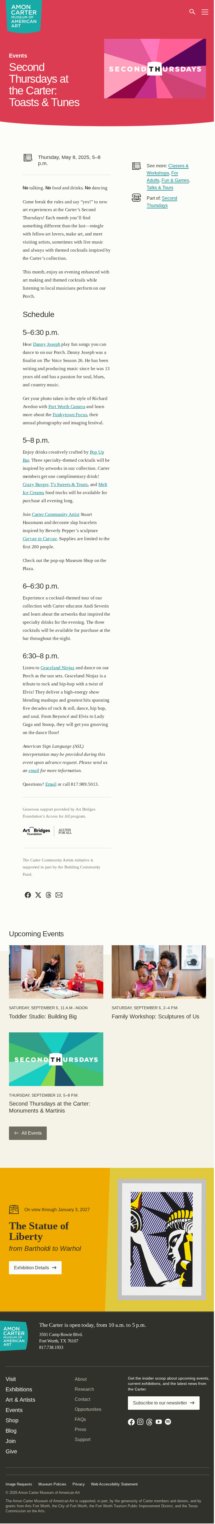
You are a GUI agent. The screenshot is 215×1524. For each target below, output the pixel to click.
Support (82, 1439)
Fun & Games (175, 180)
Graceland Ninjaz (57, 667)
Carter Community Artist (56, 514)
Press (80, 1429)
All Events (32, 1133)
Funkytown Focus (70, 414)
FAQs (80, 1419)
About (81, 1379)
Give (11, 1451)
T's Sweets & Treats (69, 484)
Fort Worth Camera (66, 406)
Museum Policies (52, 1484)
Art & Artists (20, 1400)
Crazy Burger (35, 484)
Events (14, 1410)
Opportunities (88, 1409)
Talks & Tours (160, 187)
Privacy (79, 1484)
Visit (11, 1379)
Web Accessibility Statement (114, 1484)
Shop (12, 1420)
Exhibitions (19, 1389)
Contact (82, 1399)
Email (51, 784)
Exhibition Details (38, 1269)
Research (84, 1389)
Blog (11, 1431)
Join (11, 1441)
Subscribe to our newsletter (160, 1403)
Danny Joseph (46, 344)
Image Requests (19, 1484)
